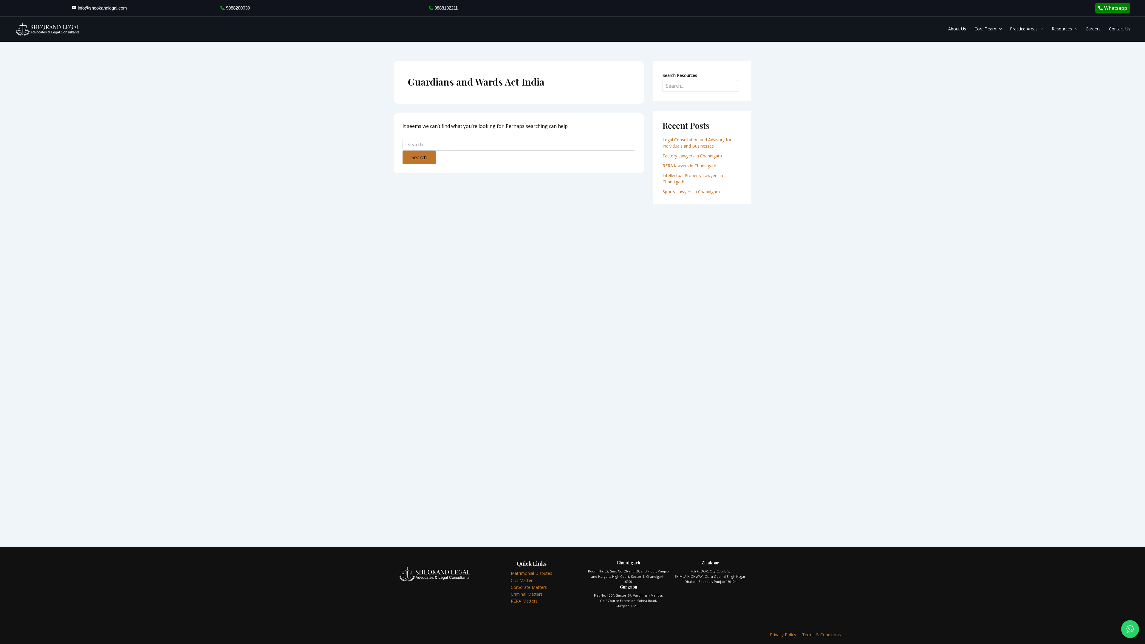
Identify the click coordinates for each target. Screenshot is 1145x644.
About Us (957, 29)
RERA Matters (524, 601)
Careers (1093, 29)
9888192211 (445, 7)
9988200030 (237, 7)
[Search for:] (519, 145)
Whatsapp (1115, 8)
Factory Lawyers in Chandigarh (692, 156)
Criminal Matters (527, 594)
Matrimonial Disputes (531, 573)
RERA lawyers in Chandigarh (690, 165)
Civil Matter (522, 580)
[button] (999, 28)
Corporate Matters (529, 587)
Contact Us (1119, 29)
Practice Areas (1024, 29)
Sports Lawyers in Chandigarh (691, 191)
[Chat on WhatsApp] (1130, 629)
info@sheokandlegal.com (102, 7)
